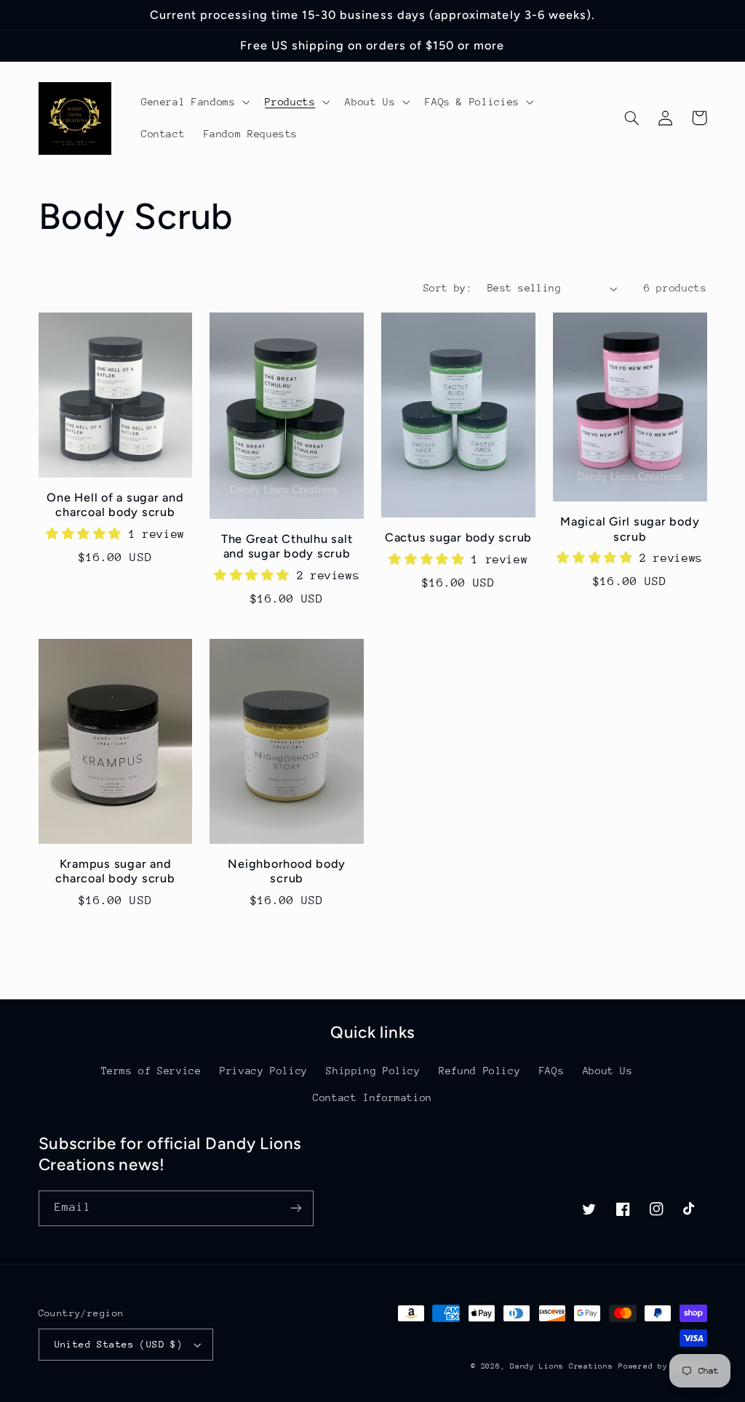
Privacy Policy (264, 1070)
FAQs (552, 1070)
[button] (193, 102)
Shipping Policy (373, 1070)
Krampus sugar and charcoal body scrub (115, 871)
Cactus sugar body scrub (458, 537)
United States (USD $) (119, 1344)
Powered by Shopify (662, 1366)
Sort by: (447, 288)
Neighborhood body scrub (287, 871)
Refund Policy (479, 1070)
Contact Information (372, 1097)
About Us (608, 1070)
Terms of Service (151, 1070)
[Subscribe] (295, 1208)
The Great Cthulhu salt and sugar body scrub (287, 546)
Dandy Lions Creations (561, 1366)
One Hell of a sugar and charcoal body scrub (115, 505)
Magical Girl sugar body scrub (629, 529)
